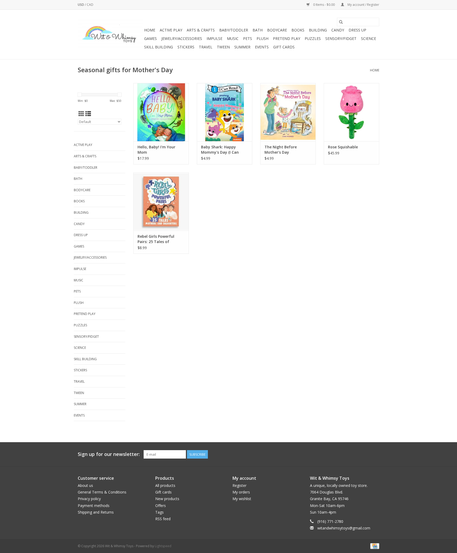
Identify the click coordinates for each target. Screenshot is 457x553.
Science (368, 38)
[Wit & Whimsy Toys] (110, 35)
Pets (247, 38)
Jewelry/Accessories (181, 38)
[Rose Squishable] (351, 112)
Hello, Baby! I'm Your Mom (156, 149)
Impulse (214, 38)
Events (262, 46)
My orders (241, 492)
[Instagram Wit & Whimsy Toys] (375, 454)
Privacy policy (89, 498)
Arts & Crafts (201, 30)
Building (318, 30)
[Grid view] (81, 113)
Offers (160, 505)
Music (233, 38)
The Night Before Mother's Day (280, 149)
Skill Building (158, 46)
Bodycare (277, 30)
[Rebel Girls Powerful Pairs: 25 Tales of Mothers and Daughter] (161, 201)
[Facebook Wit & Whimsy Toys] (365, 454)
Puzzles (313, 38)
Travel (205, 46)
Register (239, 485)
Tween (223, 46)
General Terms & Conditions (102, 492)
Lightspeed (163, 546)
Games (150, 38)
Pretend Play (286, 38)
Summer (242, 46)
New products (167, 498)
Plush (262, 38)
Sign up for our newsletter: (109, 454)
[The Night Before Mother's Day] (288, 112)
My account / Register (363, 4)
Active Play (171, 30)
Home (149, 30)
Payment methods (93, 505)
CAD (90, 4)
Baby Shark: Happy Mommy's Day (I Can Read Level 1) (220, 149)
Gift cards (284, 46)
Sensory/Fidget (341, 38)
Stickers (185, 46)
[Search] (341, 22)
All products (165, 485)
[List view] (88, 113)
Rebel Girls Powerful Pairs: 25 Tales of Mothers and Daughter (159, 239)
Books (297, 30)
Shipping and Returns (96, 512)
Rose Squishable (343, 146)
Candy (337, 30)
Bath (258, 30)
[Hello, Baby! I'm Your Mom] (161, 112)
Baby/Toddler (233, 30)
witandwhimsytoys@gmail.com (343, 528)
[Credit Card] (373, 546)
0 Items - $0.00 (324, 4)
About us (85, 485)
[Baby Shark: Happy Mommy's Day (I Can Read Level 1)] (224, 112)
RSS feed (163, 518)
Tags (159, 512)
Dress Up (357, 30)
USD (81, 4)
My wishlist (241, 498)
